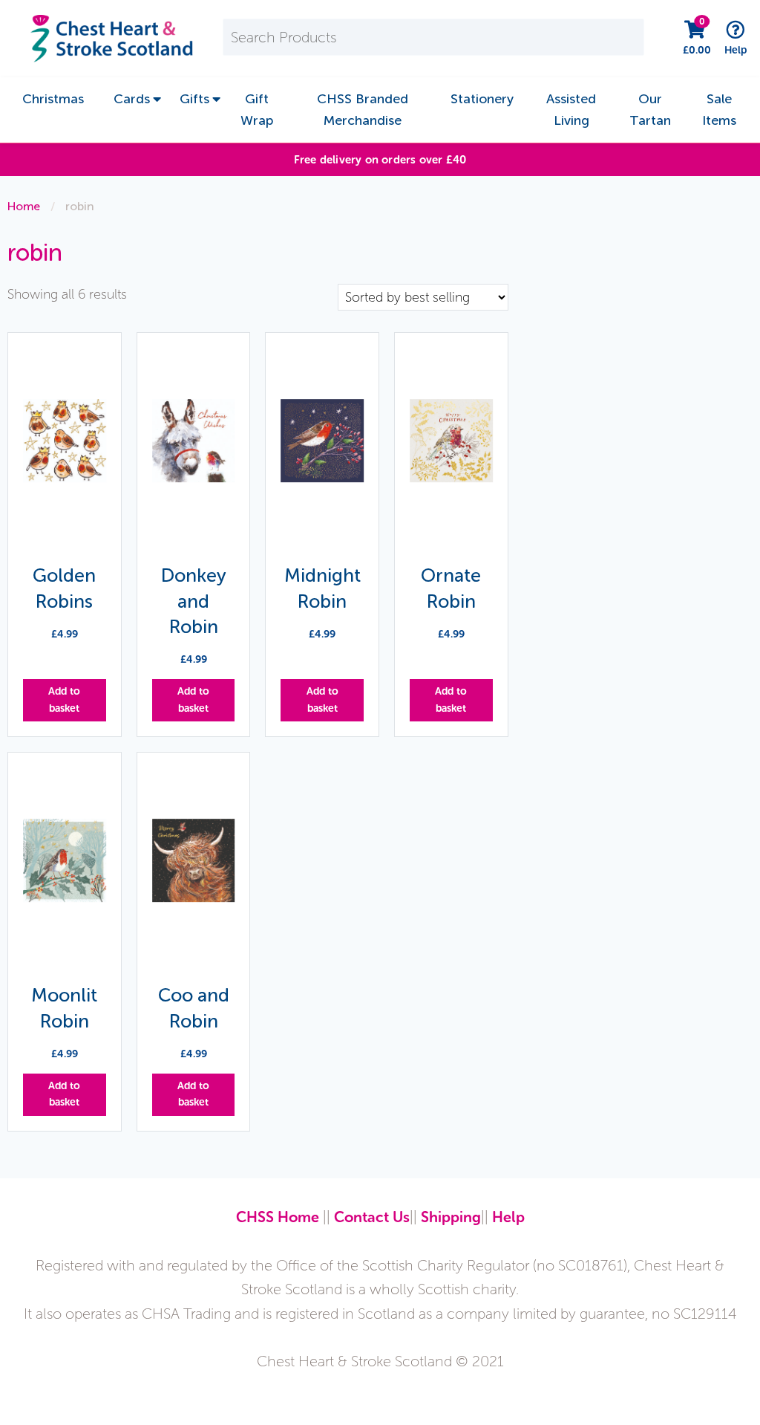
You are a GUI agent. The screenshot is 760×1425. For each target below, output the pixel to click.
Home (23, 206)
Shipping (451, 1217)
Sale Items (719, 110)
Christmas (53, 99)
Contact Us (372, 1217)
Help (508, 1217)
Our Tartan (650, 110)
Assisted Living (571, 110)
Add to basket (64, 700)
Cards (132, 99)
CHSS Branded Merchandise (362, 110)
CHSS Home (277, 1217)
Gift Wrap (256, 110)
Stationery (482, 99)
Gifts (194, 99)
